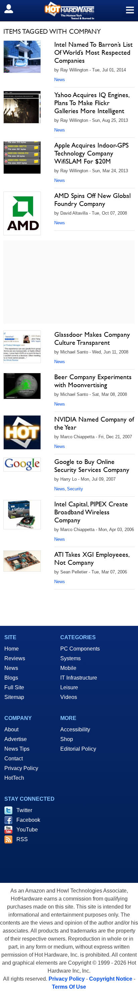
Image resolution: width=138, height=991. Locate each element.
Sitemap (14, 697)
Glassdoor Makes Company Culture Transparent (92, 338)
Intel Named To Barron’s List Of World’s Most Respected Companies (93, 52)
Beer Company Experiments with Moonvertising (93, 381)
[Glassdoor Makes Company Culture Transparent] (22, 347)
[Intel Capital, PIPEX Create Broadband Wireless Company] (22, 514)
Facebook (28, 820)
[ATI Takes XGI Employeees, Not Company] (22, 561)
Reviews (14, 658)
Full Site (14, 687)
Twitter (24, 810)
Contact (13, 758)
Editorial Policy (78, 749)
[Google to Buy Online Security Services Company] (22, 464)
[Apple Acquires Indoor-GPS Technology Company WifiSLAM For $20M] (22, 158)
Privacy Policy (21, 768)
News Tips (16, 749)
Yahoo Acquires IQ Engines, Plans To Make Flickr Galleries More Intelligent (91, 103)
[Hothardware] (69, 10)
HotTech (14, 778)
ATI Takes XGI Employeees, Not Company (91, 558)
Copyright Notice (110, 979)
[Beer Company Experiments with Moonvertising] (22, 386)
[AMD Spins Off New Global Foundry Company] (22, 213)
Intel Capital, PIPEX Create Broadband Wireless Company (91, 512)
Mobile (68, 668)
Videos (68, 697)
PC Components (80, 649)
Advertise (15, 739)
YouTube (27, 829)
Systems (70, 658)
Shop (66, 739)
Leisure (69, 687)
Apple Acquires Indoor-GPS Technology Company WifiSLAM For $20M (91, 153)
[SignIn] (12, 8)
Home (11, 649)
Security (75, 488)
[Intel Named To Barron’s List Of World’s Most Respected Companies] (22, 57)
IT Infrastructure (78, 678)
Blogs (11, 678)
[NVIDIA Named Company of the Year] (22, 432)
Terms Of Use (69, 987)
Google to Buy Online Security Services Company (91, 466)
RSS (22, 839)
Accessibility (75, 729)
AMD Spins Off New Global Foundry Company (92, 200)
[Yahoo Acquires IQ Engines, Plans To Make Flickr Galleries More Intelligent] (22, 107)
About (11, 729)
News (59, 79)
